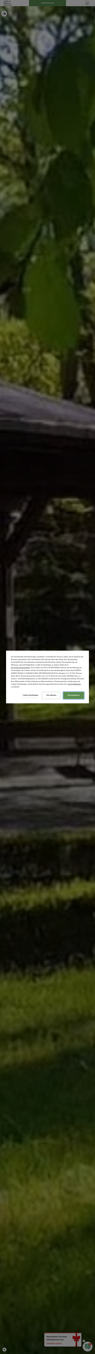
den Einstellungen (74, 684)
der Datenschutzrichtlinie (20, 668)
